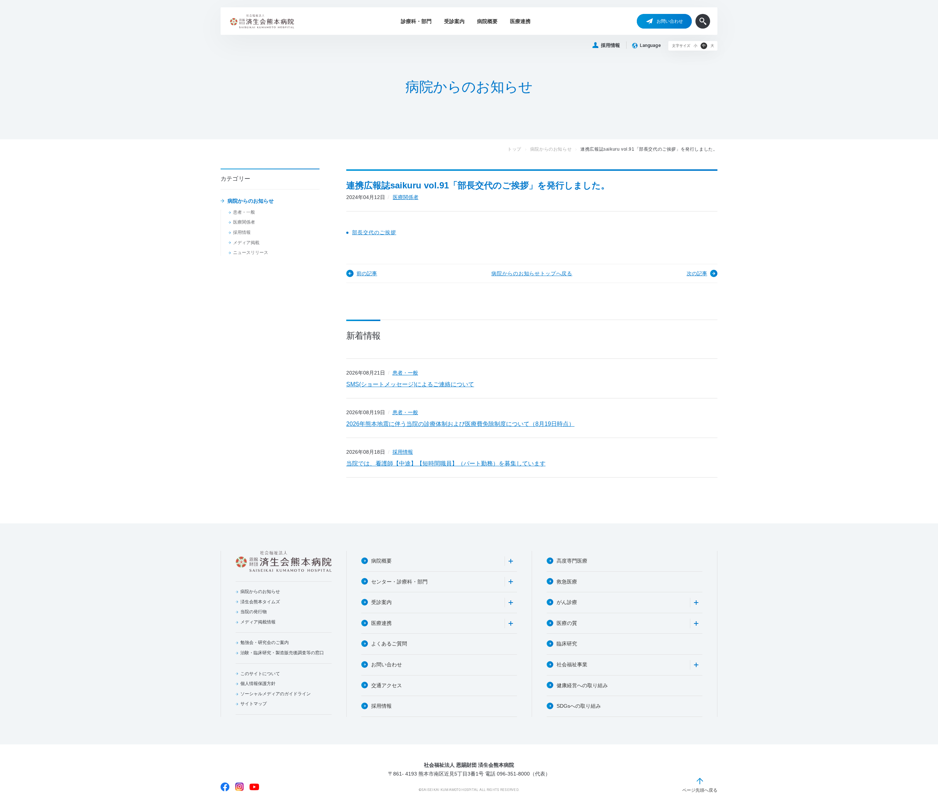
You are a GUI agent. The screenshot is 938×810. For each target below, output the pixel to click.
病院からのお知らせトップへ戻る (531, 273)
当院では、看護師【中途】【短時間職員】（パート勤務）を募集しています (446, 463)
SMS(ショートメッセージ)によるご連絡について (410, 384)
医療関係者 (244, 222)
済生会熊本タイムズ (260, 601)
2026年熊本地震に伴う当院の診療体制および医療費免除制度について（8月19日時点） (460, 424)
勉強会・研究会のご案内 (264, 642)
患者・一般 (244, 212)
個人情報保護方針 (258, 683)
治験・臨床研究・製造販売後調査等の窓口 (282, 652)
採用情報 (610, 45)
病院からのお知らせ (251, 201)
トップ (514, 149)
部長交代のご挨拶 (374, 232)
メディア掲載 (246, 242)
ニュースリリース (250, 252)
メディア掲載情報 (258, 622)
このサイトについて (260, 673)
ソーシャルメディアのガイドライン (275, 693)
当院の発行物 (253, 611)
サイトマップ (253, 703)
